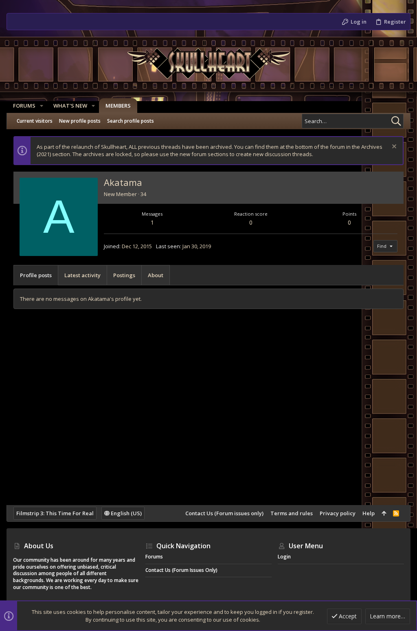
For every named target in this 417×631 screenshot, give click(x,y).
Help (368, 513)
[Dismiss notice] (393, 147)
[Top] (383, 513)
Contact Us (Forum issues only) (224, 513)
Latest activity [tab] (82, 275)
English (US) (126, 513)
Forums (154, 556)
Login (284, 556)
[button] (41, 106)
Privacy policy (338, 513)
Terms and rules (291, 513)
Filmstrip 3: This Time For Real (55, 513)
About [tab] (155, 275)
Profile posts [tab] (36, 275)
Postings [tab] (124, 275)
